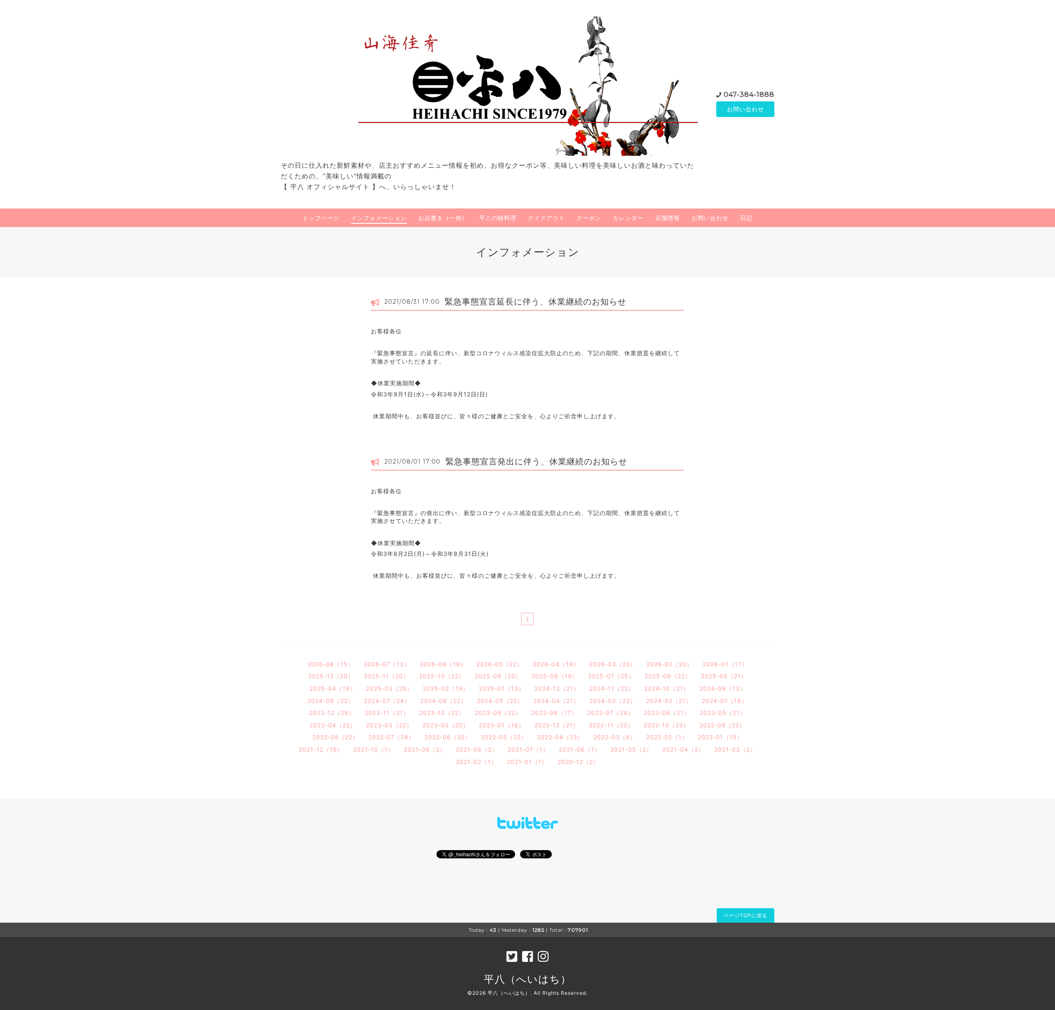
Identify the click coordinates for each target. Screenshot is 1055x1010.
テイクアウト (546, 217)
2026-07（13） (387, 664)
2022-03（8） (614, 737)
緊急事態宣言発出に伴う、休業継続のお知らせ (536, 461)
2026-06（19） (443, 664)
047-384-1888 (749, 94)
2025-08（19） (555, 676)
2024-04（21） (556, 700)
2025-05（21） (724, 676)
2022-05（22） (504, 737)
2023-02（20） (445, 725)
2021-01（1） (527, 761)
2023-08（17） (554, 712)
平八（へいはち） (527, 979)
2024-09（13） (722, 688)
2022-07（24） (391, 737)
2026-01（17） (725, 664)
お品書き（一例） (443, 217)
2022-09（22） (722, 725)
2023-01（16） (502, 725)
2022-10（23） (666, 725)
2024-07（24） (387, 700)
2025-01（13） (502, 688)
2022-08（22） (335, 737)
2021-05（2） (631, 749)
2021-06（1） (579, 749)
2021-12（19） (321, 749)
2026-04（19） (556, 664)
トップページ (321, 217)
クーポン (589, 217)
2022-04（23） (560, 737)
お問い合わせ (745, 108)
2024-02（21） (669, 700)
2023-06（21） (667, 712)
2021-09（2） (425, 749)
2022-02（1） (667, 737)
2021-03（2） (735, 749)
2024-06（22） (443, 700)
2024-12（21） (557, 688)
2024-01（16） (725, 700)
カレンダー (628, 217)
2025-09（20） (498, 676)
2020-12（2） (578, 761)
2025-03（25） (389, 688)
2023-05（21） (723, 712)
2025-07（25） (611, 676)
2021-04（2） (683, 749)
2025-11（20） (386, 676)
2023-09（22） (498, 712)
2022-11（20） (611, 725)
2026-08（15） (330, 664)
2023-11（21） (387, 712)
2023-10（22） (442, 712)
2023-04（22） (332, 725)
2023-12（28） (332, 712)
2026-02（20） (669, 664)
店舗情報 (667, 217)
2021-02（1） (476, 761)
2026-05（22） (499, 664)
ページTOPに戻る (745, 915)
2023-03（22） (389, 725)
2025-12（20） (331, 676)
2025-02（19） (446, 688)
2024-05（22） (500, 700)
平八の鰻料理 (497, 217)
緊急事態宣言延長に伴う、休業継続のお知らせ (535, 302)
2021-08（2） (477, 749)
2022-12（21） (557, 725)
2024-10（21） (666, 688)
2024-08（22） (330, 700)
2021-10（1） (373, 749)
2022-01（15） (720, 737)
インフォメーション (379, 217)
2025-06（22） (668, 676)
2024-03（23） (612, 700)
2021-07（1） (528, 749)
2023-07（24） (610, 712)
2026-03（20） (612, 664)
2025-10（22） (442, 676)
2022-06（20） (447, 737)
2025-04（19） (332, 688)
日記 (746, 217)
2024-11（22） (611, 688)
